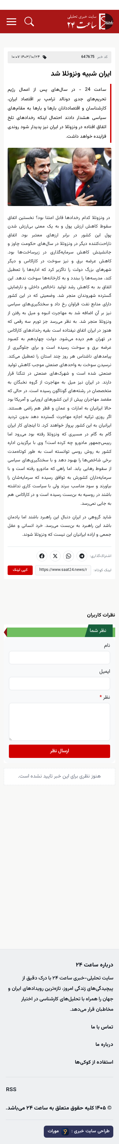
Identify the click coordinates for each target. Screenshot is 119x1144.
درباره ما (104, 1045)
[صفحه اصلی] (90, 21)
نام (107, 646)
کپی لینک (20, 570)
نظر (105, 698)
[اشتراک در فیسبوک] (41, 556)
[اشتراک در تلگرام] (81, 556)
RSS (11, 1090)
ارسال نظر (59, 751)
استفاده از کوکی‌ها (94, 1062)
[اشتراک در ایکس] (55, 556)
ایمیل (104, 672)
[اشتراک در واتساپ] (68, 556)
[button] (29, 21)
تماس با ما (102, 1027)
